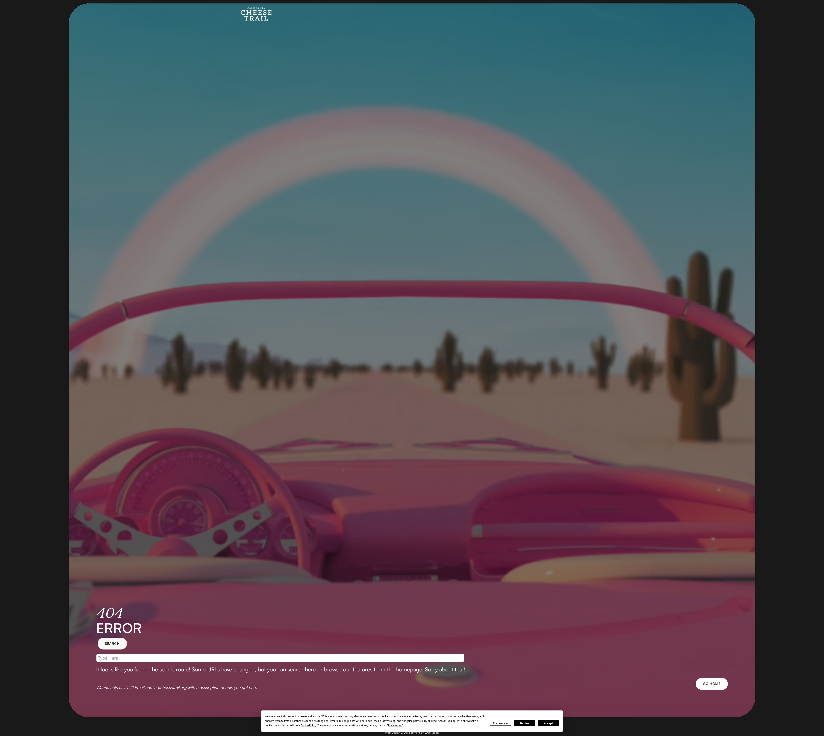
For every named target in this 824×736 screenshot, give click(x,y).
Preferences (501, 723)
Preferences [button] (395, 725)
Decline (524, 723)
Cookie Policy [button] (308, 725)
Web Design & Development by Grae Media (412, 732)
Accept (548, 723)
